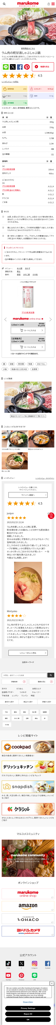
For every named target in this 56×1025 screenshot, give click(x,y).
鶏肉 (24, 712)
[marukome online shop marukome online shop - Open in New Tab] (28, 894)
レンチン (15, 695)
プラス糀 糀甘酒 (8, 169)
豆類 (27, 718)
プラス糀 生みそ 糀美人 (11, 190)
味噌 (11, 364)
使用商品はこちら (28, 48)
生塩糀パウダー (8, 692)
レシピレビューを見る (10, 81)
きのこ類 (26, 274)
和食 (30, 364)
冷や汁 (4, 688)
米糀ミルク (36, 688)
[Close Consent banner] (52, 983)
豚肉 (15, 712)
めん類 (19, 268)
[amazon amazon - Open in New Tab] (28, 906)
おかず (27, 268)
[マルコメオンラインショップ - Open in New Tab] (28, 316)
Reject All (28, 1014)
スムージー (36, 692)
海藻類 (45, 712)
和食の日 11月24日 (19, 369)
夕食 (5, 369)
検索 (4, 4)
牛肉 (6, 712)
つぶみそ (23, 692)
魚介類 (34, 712)
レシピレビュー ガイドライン (45, 478)
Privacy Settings (28, 1008)
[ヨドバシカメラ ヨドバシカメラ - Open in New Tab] (28, 931)
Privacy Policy (28, 1002)
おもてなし (41, 364)
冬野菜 (34, 369)
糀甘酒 (21, 364)
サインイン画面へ (28, 495)
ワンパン (24, 695)
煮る (18, 271)
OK (28, 1020)
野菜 (19, 274)
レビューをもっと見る (28, 653)
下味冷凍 (5, 695)
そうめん (19, 688)
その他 (35, 274)
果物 (36, 718)
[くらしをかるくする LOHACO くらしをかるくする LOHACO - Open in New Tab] (28, 919)
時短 (33, 695)
